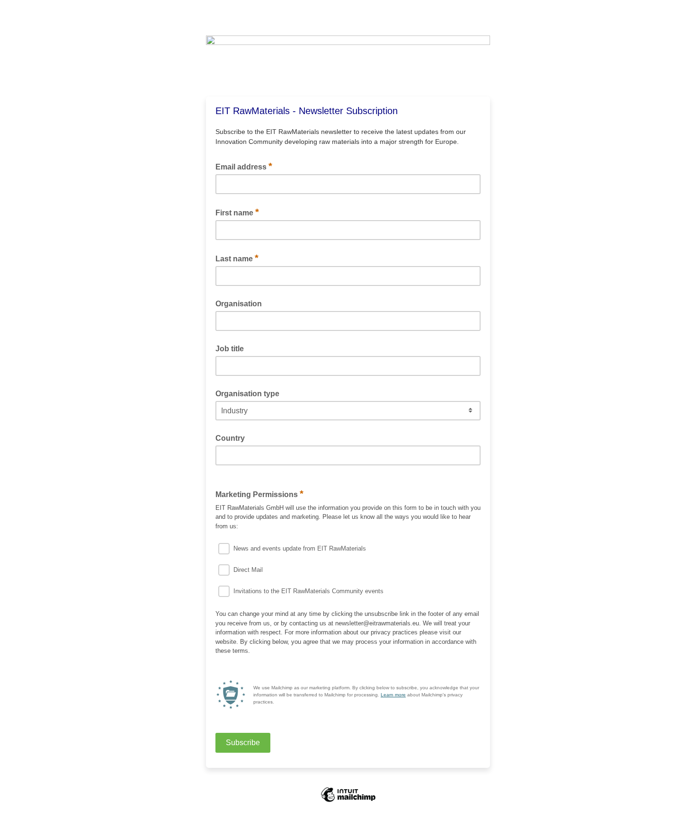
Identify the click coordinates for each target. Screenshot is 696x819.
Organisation (238, 304)
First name (237, 212)
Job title (229, 349)
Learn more (393, 694)
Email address (243, 166)
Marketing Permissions (259, 494)
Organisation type (247, 394)
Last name (237, 258)
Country (230, 438)
